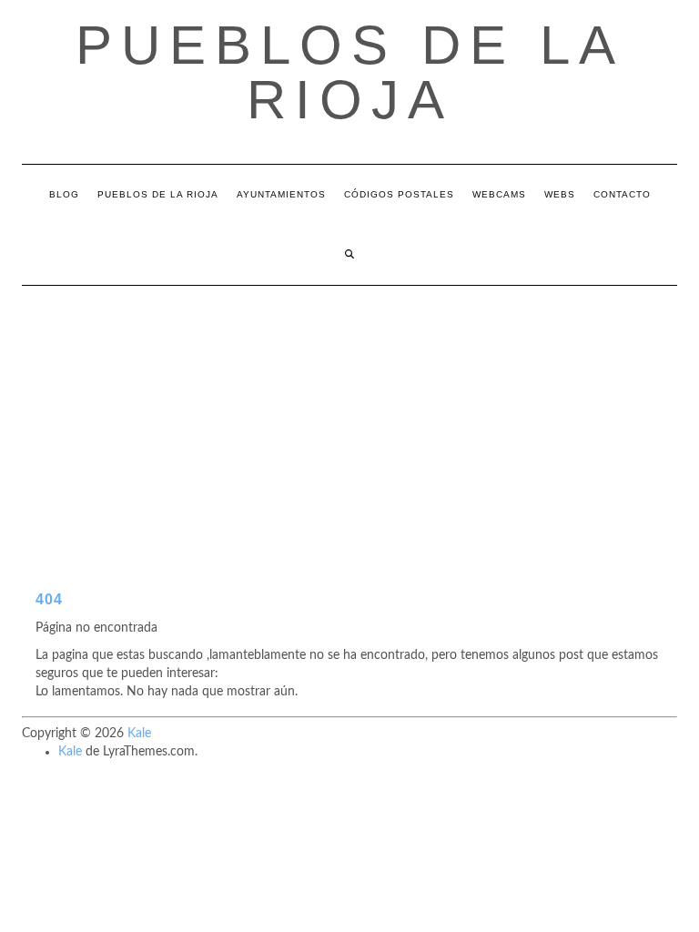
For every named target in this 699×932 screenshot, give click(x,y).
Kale (139, 733)
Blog (64, 194)
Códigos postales (399, 194)
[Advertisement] (349, 422)
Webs (559, 194)
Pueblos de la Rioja (350, 72)
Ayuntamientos (281, 194)
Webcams (499, 194)
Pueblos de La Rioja (157, 194)
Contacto (622, 194)
